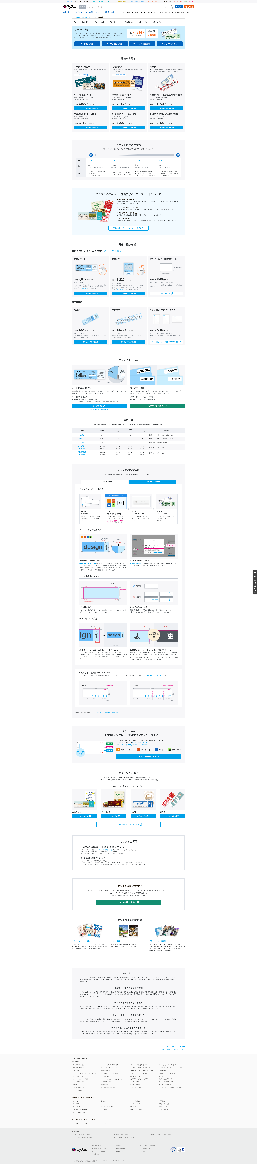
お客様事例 (76, 1104)
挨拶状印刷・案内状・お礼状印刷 (139, 1079)
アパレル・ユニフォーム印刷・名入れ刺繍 (170, 1087)
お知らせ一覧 (76, 1106)
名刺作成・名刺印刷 (78, 1067)
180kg (137, 160)
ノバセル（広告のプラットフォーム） (82, 1134)
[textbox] (126, 7)
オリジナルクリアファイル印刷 (109, 1073)
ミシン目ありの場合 (104, 482)
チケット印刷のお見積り (127, 902)
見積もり (103, 1101)
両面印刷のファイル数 (111, 712)
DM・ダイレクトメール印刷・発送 (168, 1065)
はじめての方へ (77, 1101)
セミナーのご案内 (135, 1104)
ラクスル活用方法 (135, 1101)
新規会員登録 (189, 7)
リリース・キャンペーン (108, 1106)
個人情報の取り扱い (145, 1148)
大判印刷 (75, 1084)
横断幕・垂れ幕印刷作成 (165, 1079)
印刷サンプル (164, 1104)
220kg (161, 160)
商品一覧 (85, 22)
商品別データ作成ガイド (139, 742)
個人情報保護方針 (120, 1148)
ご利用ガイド (105, 1109)
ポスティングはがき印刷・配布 (138, 1065)
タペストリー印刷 (106, 1082)
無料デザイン (143, 22)
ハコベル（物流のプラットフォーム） (120, 1134)
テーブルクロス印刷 (135, 1087)
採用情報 (118, 1145)
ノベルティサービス (78, 1087)
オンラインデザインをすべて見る (127, 824)
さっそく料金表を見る (100, 406)
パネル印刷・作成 (135, 1076)
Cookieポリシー (120, 1151)
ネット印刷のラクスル (80, 1059)
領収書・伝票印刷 (106, 1084)
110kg (90, 160)
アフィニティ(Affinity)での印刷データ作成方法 (132, 745)
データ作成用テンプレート (87, 563)
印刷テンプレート (158, 22)
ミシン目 (99, 712)
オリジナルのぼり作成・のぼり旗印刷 (111, 1079)
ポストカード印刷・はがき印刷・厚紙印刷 (84, 1073)
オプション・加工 (98, 22)
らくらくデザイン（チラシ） (81, 1112)
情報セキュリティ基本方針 (99, 1151)
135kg (113, 160)
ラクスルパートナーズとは (80, 1123)
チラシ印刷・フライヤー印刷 (109, 1067)
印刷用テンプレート (80, 1109)
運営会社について (96, 1145)
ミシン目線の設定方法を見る (99, 409)
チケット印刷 (105, 1076)
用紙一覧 (112, 22)
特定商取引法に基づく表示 (99, 1148)
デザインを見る (83, 816)
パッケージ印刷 (77, 1090)
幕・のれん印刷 (134, 1082)
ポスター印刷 (115, 941)
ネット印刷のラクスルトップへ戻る (173, 1049)
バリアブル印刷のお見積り (155, 406)
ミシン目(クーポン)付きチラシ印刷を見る (165, 342)
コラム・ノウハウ (106, 1104)
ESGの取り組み (96, 1154)
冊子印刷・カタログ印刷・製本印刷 (140, 1067)
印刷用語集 (162, 1101)
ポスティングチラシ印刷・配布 (109, 1065)
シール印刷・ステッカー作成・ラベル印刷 (141, 1070)
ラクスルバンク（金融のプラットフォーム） (122, 1137)
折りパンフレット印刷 (157, 941)
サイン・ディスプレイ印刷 (166, 1082)
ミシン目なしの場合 (152, 482)
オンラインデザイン (136, 563)
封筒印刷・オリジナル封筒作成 (167, 1073)
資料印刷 (161, 1076)
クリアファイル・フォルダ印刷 (138, 1073)
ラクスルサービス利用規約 (147, 1145)
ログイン (179, 7)
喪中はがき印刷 (105, 1070)
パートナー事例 (105, 1123)
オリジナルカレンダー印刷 (80, 1079)
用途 (75, 22)
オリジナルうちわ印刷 (165, 1084)
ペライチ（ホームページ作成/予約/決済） (83, 1137)
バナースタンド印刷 (78, 1082)
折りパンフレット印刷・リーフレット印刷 (170, 1067)
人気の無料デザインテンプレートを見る (127, 228)
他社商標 (142, 1151)
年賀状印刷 (76, 1070)
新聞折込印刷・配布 (78, 1065)
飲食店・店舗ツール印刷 (108, 1087)
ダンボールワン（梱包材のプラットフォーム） (161, 1134)
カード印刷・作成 (78, 1076)
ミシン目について (83, 288)
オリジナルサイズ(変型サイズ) (103, 850)
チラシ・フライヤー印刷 (81, 941)
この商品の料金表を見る (90, 108)
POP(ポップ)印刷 (135, 1084)
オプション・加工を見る (111, 251)
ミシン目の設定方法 (127, 22)
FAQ (135, 1109)
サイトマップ (134, 1106)
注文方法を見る (165, 293)
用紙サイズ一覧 (163, 1106)
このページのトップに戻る (174, 1046)
